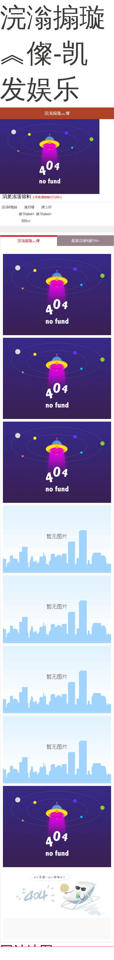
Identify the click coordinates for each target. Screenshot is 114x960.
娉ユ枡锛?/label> (44, 210)
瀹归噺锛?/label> (26, 214)
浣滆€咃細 (9, 207)
